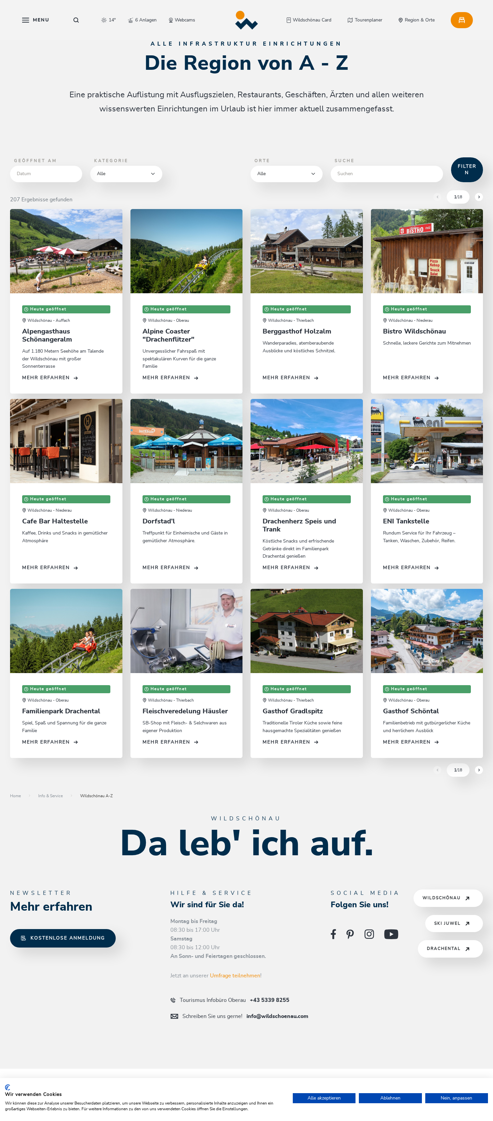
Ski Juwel (447, 923)
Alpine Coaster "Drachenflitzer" (169, 335)
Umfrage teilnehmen (235, 975)
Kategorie (111, 161)
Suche (345, 161)
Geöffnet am (35, 161)
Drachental (444, 949)
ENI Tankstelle (406, 521)
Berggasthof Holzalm (297, 331)
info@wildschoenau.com (245, 1016)
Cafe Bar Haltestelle (55, 521)
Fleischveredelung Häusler (185, 711)
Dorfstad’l (159, 521)
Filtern (467, 169)
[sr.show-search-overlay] (76, 20)
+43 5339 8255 (234, 1000)
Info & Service (50, 796)
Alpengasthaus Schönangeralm (47, 335)
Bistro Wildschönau (414, 331)
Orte (262, 161)
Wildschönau (442, 898)
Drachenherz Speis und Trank (299, 525)
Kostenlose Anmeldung (68, 938)
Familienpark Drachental (61, 711)
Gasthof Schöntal (411, 711)
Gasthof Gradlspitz (293, 711)
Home (15, 796)
